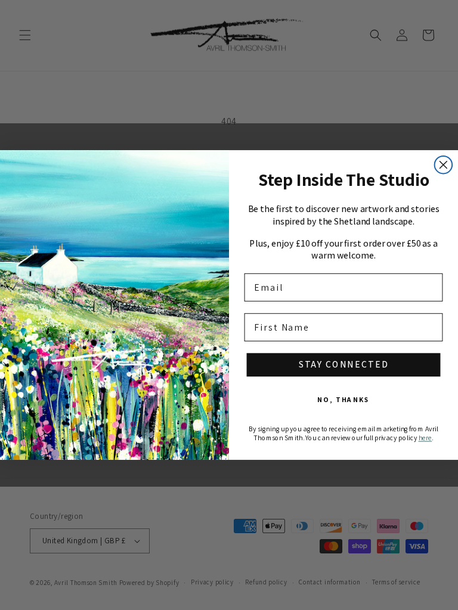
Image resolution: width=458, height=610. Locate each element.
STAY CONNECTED (344, 365)
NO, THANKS (343, 400)
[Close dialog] (444, 165)
